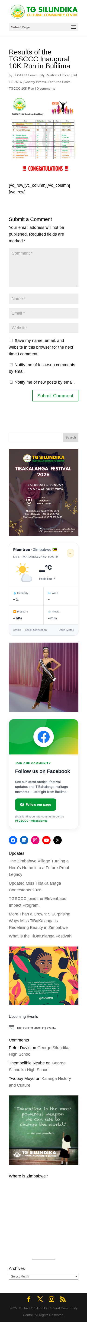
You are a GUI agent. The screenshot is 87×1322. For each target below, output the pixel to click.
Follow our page (38, 804)
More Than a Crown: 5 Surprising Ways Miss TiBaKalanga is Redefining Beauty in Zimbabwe (39, 921)
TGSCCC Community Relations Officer (41, 75)
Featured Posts (59, 82)
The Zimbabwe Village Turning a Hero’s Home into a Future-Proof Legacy (39, 868)
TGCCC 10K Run (21, 88)
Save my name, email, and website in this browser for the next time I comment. (41, 347)
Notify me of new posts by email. (45, 382)
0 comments (46, 88)
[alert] (43, 1027)
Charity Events (35, 82)
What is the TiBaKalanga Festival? (40, 936)
